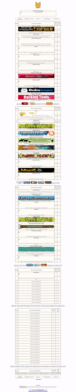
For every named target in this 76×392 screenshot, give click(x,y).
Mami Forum (36, 54)
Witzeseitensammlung (36, 230)
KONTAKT (56, 18)
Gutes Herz (36, 237)
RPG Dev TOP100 (36, 26)
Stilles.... (36, 46)
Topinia (36, 202)
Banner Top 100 (36, 80)
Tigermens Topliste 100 (36, 72)
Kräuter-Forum (36, 64)
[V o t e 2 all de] (48, 183)
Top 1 (36, 111)
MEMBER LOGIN (29, 18)
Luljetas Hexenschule (36, 38)
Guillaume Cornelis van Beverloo (36, 144)
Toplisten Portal (36, 130)
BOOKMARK (47, 18)
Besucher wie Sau (36, 173)
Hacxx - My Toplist (36, 94)
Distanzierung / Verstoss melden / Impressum (38, 391)
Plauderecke (36, 272)
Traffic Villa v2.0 (36, 160)
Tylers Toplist (36, 153)
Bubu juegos (36, 87)
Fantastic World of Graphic (36, 246)
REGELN (38, 18)
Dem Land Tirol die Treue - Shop (36, 223)
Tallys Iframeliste (36, 195)
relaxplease (36, 255)
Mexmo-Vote (36, 120)
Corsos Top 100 (36, 123)
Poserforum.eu (36, 190)
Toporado (36, 209)
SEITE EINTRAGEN (20, 19)
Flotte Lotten (36, 34)
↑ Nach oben (38, 379)
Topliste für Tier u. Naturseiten (36, 137)
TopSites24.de (40, 390)
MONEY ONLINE (36, 167)
